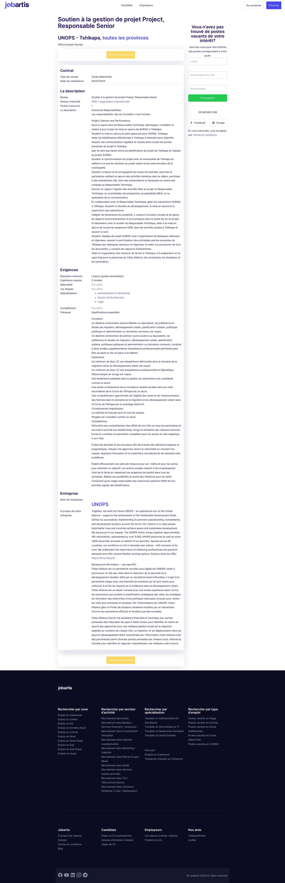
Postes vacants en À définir (203, 743)
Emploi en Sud (66, 744)
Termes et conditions (205, 134)
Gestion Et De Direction (111, 297)
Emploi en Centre (67, 719)
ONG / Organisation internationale (111, 101)
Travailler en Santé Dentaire (160, 735)
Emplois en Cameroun (157, 754)
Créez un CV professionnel (116, 835)
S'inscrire (274, 5)
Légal (101, 301)
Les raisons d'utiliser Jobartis (161, 835)
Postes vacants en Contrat (203, 722)
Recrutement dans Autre (115, 718)
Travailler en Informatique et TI (162, 726)
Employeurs (146, 5)
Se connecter (253, 5)
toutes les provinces (125, 38)
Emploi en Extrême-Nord (72, 727)
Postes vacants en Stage (202, 718)
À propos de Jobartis (70, 835)
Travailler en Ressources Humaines (164, 731)
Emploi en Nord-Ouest (70, 740)
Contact (62, 839)
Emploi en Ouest (67, 753)
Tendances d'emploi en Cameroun (164, 758)
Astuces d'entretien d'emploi (117, 839)
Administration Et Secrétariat (114, 293)
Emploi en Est (65, 723)
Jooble (192, 839)
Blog (60, 848)
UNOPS (100, 504)
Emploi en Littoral (68, 732)
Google (220, 122)
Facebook (199, 122)
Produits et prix (153, 839)
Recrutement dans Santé (115, 765)
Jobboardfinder (197, 835)
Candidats (127, 5)
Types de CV (108, 844)
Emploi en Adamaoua (70, 715)
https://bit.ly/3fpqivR (103, 558)
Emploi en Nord (66, 736)
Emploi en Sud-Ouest (70, 749)
